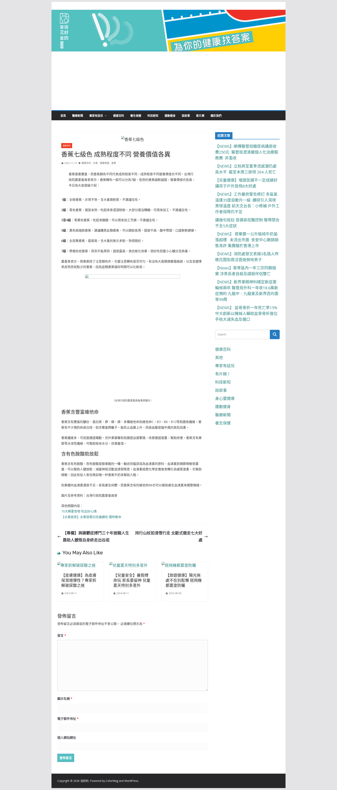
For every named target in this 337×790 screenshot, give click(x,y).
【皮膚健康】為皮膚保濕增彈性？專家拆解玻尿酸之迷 (78, 580)
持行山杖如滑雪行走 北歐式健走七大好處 (168, 536)
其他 (219, 357)
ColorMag (112, 781)
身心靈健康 (225, 398)
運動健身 (170, 115)
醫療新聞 (77, 115)
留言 (61, 635)
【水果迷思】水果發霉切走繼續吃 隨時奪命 (91, 517)
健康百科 (118, 115)
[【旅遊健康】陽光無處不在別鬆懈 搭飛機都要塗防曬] (179, 565)
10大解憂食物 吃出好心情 (79, 511)
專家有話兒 (96, 115)
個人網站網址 (66, 737)
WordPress (131, 781)
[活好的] (168, 13)
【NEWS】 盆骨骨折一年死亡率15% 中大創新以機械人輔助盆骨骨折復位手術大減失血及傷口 (246, 313)
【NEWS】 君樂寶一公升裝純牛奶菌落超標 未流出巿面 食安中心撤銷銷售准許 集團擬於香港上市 (246, 239)
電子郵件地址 (68, 719)
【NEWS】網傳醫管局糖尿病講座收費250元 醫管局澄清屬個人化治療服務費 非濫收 (246, 152)
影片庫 (200, 115)
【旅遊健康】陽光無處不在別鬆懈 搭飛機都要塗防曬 (184, 580)
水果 (95, 163)
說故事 (186, 115)
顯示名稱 (64, 698)
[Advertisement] (168, 81)
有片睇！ (223, 374)
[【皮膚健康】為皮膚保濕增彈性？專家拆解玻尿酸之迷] (76, 565)
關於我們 (216, 115)
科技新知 (152, 115)
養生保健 (135, 115)
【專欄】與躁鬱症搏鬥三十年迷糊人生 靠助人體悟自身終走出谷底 (96, 536)
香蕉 (113, 163)
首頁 (63, 115)
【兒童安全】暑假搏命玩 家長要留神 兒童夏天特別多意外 (131, 580)
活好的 (84, 781)
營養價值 (104, 163)
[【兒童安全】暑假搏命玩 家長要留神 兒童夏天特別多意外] (128, 565)
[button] (105, 115)
